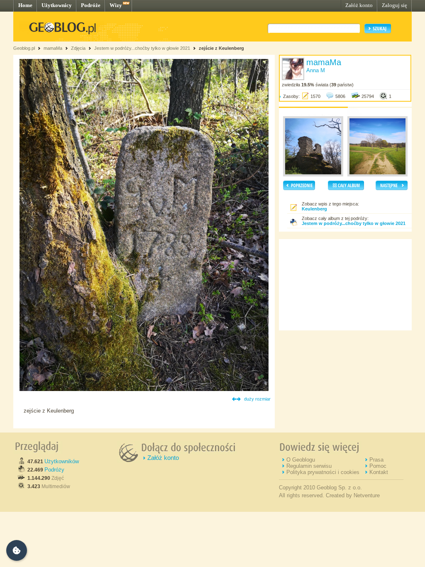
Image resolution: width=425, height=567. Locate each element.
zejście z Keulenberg (221, 48)
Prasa (376, 460)
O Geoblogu (300, 460)
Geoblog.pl (24, 48)
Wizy (116, 5)
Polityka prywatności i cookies (322, 472)
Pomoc (377, 466)
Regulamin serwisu (309, 466)
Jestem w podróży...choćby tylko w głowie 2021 (142, 48)
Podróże (90, 5)
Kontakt (378, 472)
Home (25, 5)
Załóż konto (359, 5)
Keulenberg (314, 208)
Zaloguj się (394, 5)
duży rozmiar (257, 398)
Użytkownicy (57, 5)
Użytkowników (61, 461)
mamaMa (53, 48)
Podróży (54, 470)
